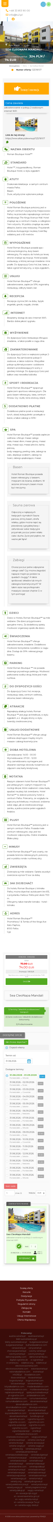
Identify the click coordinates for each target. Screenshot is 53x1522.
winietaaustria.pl (33, 1449)
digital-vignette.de (19, 1360)
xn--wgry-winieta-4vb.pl (26, 1499)
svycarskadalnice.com (15, 1413)
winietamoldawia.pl (35, 1463)
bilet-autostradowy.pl (26, 1339)
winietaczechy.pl (37, 1457)
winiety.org (16, 1481)
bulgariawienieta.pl (39, 1342)
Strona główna (14, 66)
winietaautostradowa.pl (16, 1454)
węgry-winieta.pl (36, 1490)
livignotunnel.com (35, 1380)
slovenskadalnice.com (26, 1404)
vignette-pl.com (36, 1422)
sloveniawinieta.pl (38, 1401)
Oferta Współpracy (26, 1320)
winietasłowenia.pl (37, 1475)
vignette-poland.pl (17, 1425)
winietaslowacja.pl (16, 1472)
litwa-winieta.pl (18, 1377)
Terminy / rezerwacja (29, 90)
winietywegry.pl (14, 1487)
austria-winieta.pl (17, 1336)
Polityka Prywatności (26, 1300)
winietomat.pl (35, 1478)
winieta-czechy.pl (36, 1440)
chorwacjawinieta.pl (16, 1351)
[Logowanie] (13, 19)
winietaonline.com (17, 1466)
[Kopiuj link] (7, 142)
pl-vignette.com (16, 1395)
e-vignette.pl (37, 1360)
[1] (33, 1246)
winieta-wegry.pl (17, 1446)
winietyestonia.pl (39, 1484)
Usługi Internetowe (26, 1316)
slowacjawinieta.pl (16, 1410)
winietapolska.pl (37, 1466)
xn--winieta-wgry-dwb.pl (26, 1505)
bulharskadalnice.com (36, 1345)
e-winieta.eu (13, 1363)
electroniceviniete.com (17, 1368)
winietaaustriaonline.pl (26, 1452)
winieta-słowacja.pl (35, 1443)
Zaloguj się (26, 1308)
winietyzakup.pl (17, 1490)
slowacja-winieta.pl (38, 1407)
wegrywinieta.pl (39, 1437)
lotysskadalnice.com (14, 1386)
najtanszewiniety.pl (14, 1392)
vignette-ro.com (37, 1425)
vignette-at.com (17, 1419)
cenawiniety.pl (19, 1348)
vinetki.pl (36, 1431)
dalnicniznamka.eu (38, 1357)
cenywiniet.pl (35, 1348)
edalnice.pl (41, 1363)
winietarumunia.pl (16, 1469)
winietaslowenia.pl (37, 1472)
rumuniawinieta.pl (38, 1398)
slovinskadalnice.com (16, 1407)
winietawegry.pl (18, 1478)
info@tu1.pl (16, 14)
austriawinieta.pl (36, 1336)
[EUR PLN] (41, 1193)
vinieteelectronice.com (17, 1437)
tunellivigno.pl (37, 1416)
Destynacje (26, 1296)
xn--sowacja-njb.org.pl (26, 1493)
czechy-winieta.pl (37, 1351)
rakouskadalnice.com (16, 1398)
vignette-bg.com (36, 1419)
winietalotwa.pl (15, 1463)
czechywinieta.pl (17, 1354)
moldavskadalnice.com (16, 1389)
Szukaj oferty (26, 1288)
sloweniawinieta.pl (37, 1410)
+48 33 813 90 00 (19, 10)
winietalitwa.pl (36, 1460)
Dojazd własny (17, 1047)
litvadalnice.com (32, 1374)
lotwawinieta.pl (35, 1383)
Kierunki (27, 1292)
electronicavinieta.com (26, 1365)
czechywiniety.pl (36, 1354)
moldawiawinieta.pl (39, 1389)
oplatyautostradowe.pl (37, 1392)
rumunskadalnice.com (16, 1401)
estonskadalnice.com (19, 1371)
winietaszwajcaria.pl (16, 1475)
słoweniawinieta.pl (18, 1416)
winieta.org (17, 1449)
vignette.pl (35, 1428)
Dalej (25, 982)
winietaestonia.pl (18, 1460)
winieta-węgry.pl (36, 1446)
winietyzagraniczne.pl (35, 1487)
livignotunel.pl (16, 1380)
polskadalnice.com (36, 1395)
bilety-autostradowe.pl (16, 1342)
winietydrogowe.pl (33, 1481)
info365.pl (17, 1374)
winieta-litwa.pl (16, 1443)
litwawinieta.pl (35, 1377)
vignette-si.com (20, 1428)
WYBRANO (25, 1258)
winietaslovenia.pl (36, 1469)
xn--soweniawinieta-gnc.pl (26, 1496)
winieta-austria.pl (16, 1440)
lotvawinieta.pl (18, 1383)
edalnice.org (27, 1363)
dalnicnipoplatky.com (16, 1357)
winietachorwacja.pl (17, 1457)
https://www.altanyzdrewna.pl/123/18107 (25, 138)
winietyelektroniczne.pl (17, 1484)
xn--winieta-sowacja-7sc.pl (26, 1502)
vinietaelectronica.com (26, 1434)
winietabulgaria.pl (39, 1454)
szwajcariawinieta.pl (38, 1413)
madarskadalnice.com (38, 1386)
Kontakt (27, 1312)
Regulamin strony (26, 1304)
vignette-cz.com (17, 1422)
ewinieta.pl (38, 1371)
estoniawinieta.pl (39, 1368)
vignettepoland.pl (20, 1431)
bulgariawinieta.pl (14, 1345)
